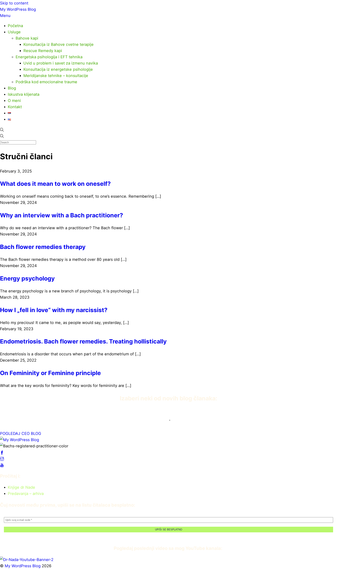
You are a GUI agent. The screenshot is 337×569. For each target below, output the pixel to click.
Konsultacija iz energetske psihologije (58, 69)
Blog (12, 88)
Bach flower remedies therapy (43, 246)
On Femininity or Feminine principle (50, 372)
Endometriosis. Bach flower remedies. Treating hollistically (83, 341)
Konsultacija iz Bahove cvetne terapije (58, 44)
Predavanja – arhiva (26, 493)
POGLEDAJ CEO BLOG (20, 433)
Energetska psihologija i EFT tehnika (49, 57)
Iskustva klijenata (23, 94)
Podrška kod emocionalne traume (46, 82)
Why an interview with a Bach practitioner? (61, 215)
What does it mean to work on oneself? (55, 183)
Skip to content (14, 3)
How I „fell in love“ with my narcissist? (53, 309)
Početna (15, 25)
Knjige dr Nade (21, 487)
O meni (14, 100)
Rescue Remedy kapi (42, 50)
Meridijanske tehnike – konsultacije (55, 75)
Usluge (14, 32)
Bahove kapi (27, 38)
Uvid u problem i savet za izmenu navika (60, 63)
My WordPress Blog (18, 9)
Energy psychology (27, 278)
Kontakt (15, 106)
